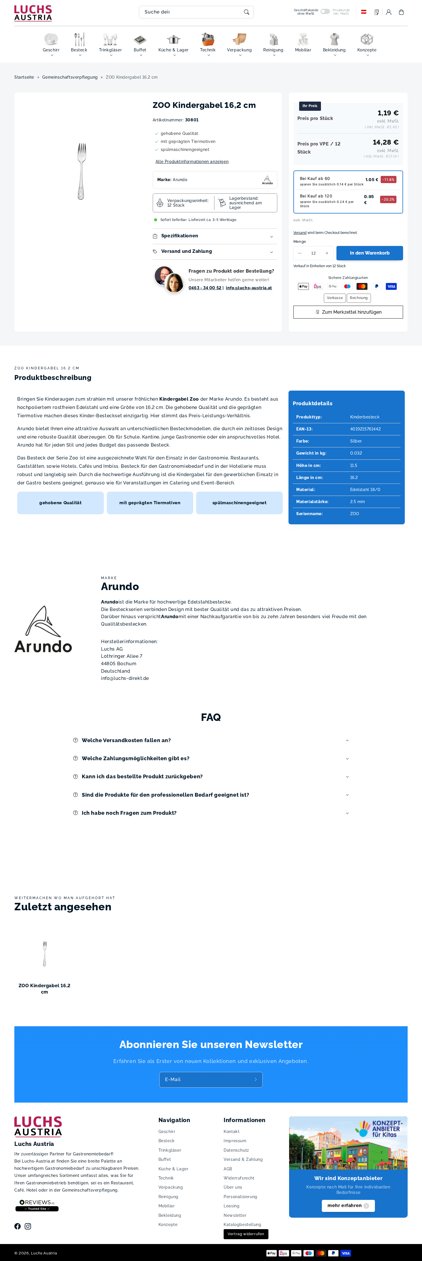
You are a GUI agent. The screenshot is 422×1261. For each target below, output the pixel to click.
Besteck (166, 1140)
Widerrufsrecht (239, 1178)
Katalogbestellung (242, 1224)
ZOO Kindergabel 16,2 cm (132, 77)
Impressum (235, 1140)
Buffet (164, 1159)
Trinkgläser (169, 1150)
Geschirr (166, 1131)
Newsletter (235, 1215)
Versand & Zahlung (243, 1159)
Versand (300, 233)
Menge (299, 241)
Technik (166, 1178)
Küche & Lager (173, 1169)
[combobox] (196, 12)
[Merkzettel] (376, 12)
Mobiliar (166, 1206)
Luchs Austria (44, 1253)
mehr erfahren (345, 1205)
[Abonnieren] (256, 1079)
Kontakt (231, 1131)
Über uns (233, 1187)
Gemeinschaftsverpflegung (70, 77)
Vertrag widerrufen (246, 1234)
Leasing (231, 1206)
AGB (228, 1169)
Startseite (24, 77)
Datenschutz (236, 1150)
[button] (401, 12)
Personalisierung (241, 1196)
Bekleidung (169, 1215)
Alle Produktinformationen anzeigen (192, 161)
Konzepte (168, 1224)
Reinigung (168, 1196)
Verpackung (170, 1187)
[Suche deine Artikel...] (246, 12)
